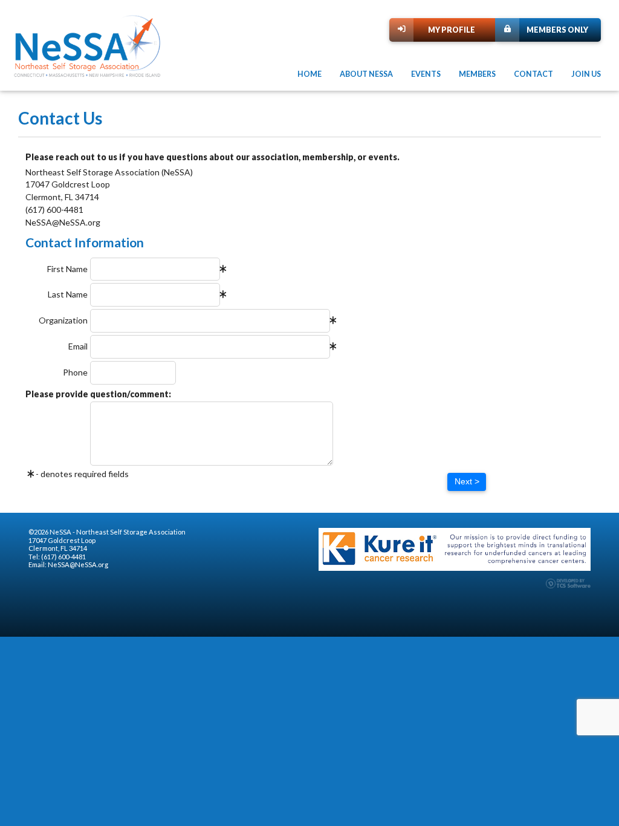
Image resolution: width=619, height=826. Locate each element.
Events (426, 74)
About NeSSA (366, 74)
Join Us (586, 74)
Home (309, 74)
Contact (533, 74)
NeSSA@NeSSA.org (78, 564)
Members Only (557, 29)
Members (477, 74)
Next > (467, 481)
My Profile (451, 29)
